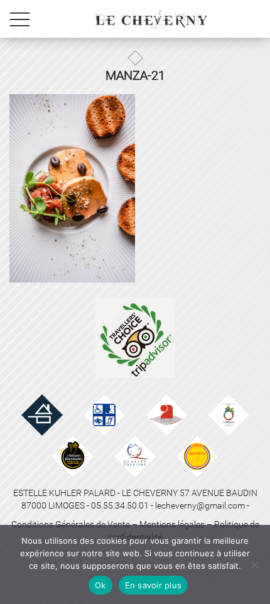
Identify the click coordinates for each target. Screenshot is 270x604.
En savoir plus (153, 585)
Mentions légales (172, 524)
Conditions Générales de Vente (70, 524)
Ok (100, 585)
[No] (254, 564)
